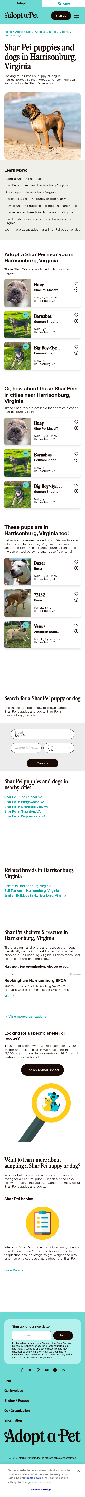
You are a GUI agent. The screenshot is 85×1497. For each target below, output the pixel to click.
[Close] (78, 1470)
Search (42, 763)
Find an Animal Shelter (42, 1070)
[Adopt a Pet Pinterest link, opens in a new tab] (39, 1370)
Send (63, 1335)
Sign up (61, 15)
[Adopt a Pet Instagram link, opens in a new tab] (56, 1370)
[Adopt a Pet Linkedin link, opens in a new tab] (63, 1370)
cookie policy (34, 1478)
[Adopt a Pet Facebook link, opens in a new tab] (23, 1370)
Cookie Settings (41, 1489)
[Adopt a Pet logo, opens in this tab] (42, 1441)
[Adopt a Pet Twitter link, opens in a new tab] (31, 1370)
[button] (76, 283)
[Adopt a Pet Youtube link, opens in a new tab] (47, 1370)
